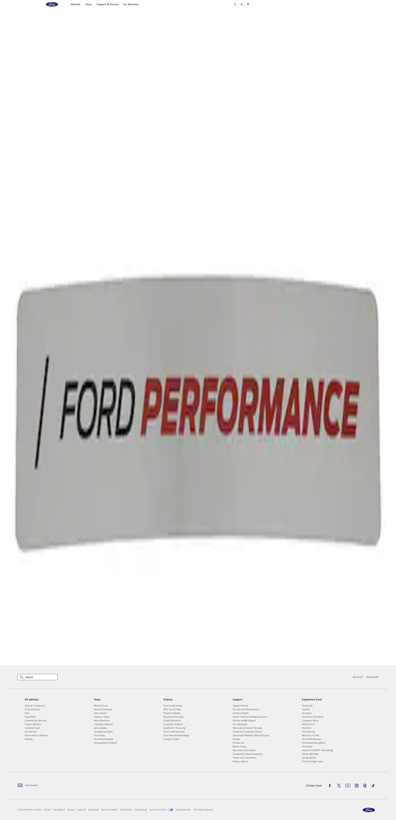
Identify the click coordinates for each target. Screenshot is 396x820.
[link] (47, 810)
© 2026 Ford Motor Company (29, 810)
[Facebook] (331, 785)
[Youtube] (347, 785)
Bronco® (358, 677)
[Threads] (365, 785)
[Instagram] (357, 785)
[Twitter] (339, 785)
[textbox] (37, 677)
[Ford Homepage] (369, 810)
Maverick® (372, 677)
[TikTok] (373, 785)
